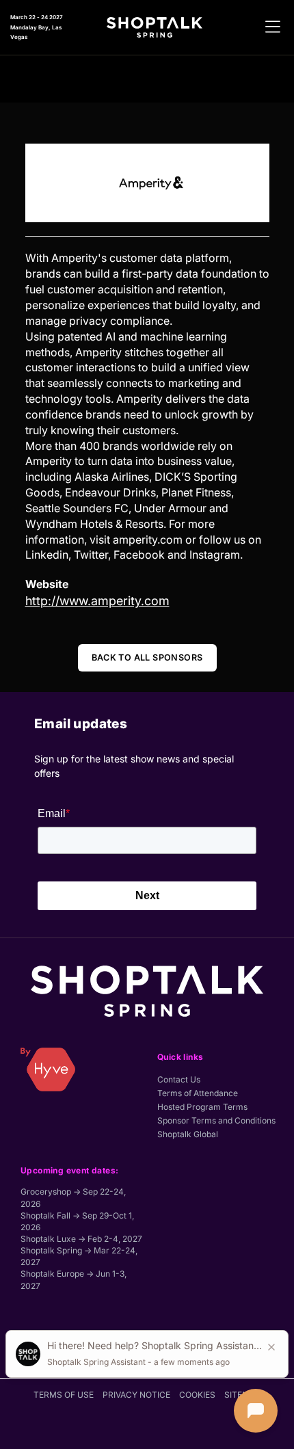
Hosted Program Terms (202, 1107)
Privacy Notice (136, 1395)
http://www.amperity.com (97, 601)
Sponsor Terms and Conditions (216, 1120)
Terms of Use (64, 1395)
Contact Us (178, 1079)
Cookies (197, 1395)
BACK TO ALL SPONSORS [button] (147, 657)
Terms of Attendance (197, 1093)
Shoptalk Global (187, 1134)
